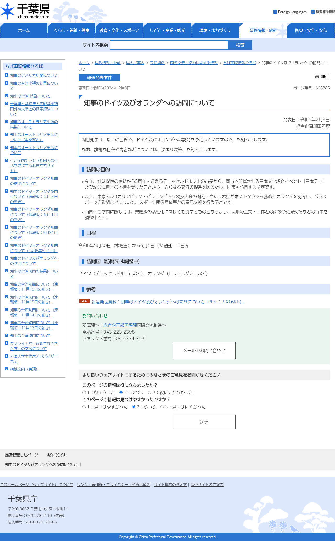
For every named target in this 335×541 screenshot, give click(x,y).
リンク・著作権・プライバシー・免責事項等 (113, 484)
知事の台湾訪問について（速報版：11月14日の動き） (34, 312)
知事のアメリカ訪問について (34, 75)
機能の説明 (56, 455)
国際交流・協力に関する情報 (194, 62)
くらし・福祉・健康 (71, 30)
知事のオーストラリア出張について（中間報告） (34, 137)
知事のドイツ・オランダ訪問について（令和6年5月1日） (34, 247)
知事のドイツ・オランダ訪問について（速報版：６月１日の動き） (34, 214)
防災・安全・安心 (311, 30)
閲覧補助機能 (325, 11)
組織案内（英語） (25, 369)
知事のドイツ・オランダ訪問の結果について (34, 180)
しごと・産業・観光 (167, 30)
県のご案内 (135, 62)
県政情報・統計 (263, 30)
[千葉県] (25, 11)
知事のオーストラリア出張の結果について (34, 124)
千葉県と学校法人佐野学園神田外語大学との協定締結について (34, 109)
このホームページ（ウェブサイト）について (36, 484)
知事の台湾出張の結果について (34, 85)
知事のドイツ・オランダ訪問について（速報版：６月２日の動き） (34, 196)
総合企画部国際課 (120, 325)
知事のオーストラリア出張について (34, 150)
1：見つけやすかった (107, 406)
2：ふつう (134, 392)
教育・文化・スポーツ (119, 30)
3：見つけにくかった (185, 406)
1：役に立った (101, 392)
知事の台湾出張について (30, 96)
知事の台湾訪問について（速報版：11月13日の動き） (34, 325)
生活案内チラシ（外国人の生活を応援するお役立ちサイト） (34, 165)
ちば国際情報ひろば (24, 66)
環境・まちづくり (215, 30)
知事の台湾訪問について (30, 335)
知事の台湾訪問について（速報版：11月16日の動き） (34, 286)
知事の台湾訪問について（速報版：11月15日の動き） (34, 299)
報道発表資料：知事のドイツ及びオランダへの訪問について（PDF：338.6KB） (167, 301)
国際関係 (157, 62)
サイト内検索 (95, 44)
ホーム (24, 30)
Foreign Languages (292, 11)
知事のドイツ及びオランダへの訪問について (34, 260)
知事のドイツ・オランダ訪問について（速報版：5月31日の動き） (34, 232)
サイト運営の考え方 (170, 484)
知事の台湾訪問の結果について (34, 273)
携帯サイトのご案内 (207, 484)
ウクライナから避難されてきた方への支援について (34, 345)
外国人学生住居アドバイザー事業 (34, 358)
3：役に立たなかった (173, 392)
